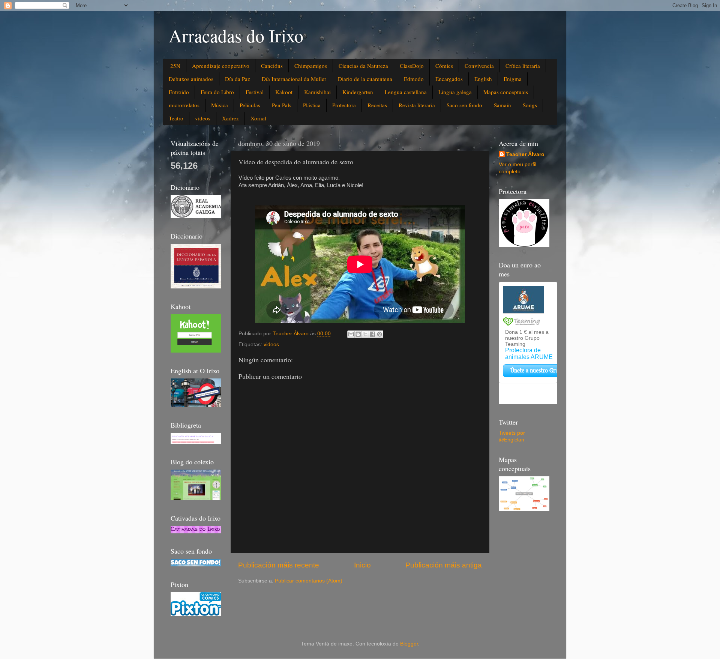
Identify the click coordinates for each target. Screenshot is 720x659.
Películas (250, 105)
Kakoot (283, 92)
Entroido (179, 92)
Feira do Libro (217, 92)
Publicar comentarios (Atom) (308, 581)
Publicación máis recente (278, 565)
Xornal (258, 118)
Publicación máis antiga (443, 565)
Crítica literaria (523, 65)
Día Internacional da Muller (294, 79)
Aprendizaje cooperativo (220, 65)
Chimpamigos (310, 65)
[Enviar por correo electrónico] (351, 334)
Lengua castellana (406, 92)
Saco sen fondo (464, 105)
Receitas (377, 105)
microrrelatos (184, 105)
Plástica (312, 105)
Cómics (444, 65)
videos (202, 118)
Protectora (344, 105)
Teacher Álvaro (525, 154)
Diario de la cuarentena (365, 79)
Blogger (409, 644)
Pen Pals (281, 105)
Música (219, 105)
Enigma (513, 79)
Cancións (272, 65)
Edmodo (414, 79)
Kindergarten (357, 92)
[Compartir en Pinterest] (379, 334)
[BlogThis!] (358, 334)
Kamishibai (317, 92)
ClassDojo (412, 65)
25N (175, 65)
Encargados (449, 79)
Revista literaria (417, 105)
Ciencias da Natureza (363, 65)
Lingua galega (455, 92)
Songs (530, 105)
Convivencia (479, 65)
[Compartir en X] (365, 334)
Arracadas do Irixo (236, 35)
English (483, 79)
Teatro (176, 118)
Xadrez (230, 118)
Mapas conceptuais (505, 92)
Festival (255, 92)
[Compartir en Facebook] (372, 334)
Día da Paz (237, 79)
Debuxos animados (191, 79)
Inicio (362, 565)
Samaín (502, 105)
